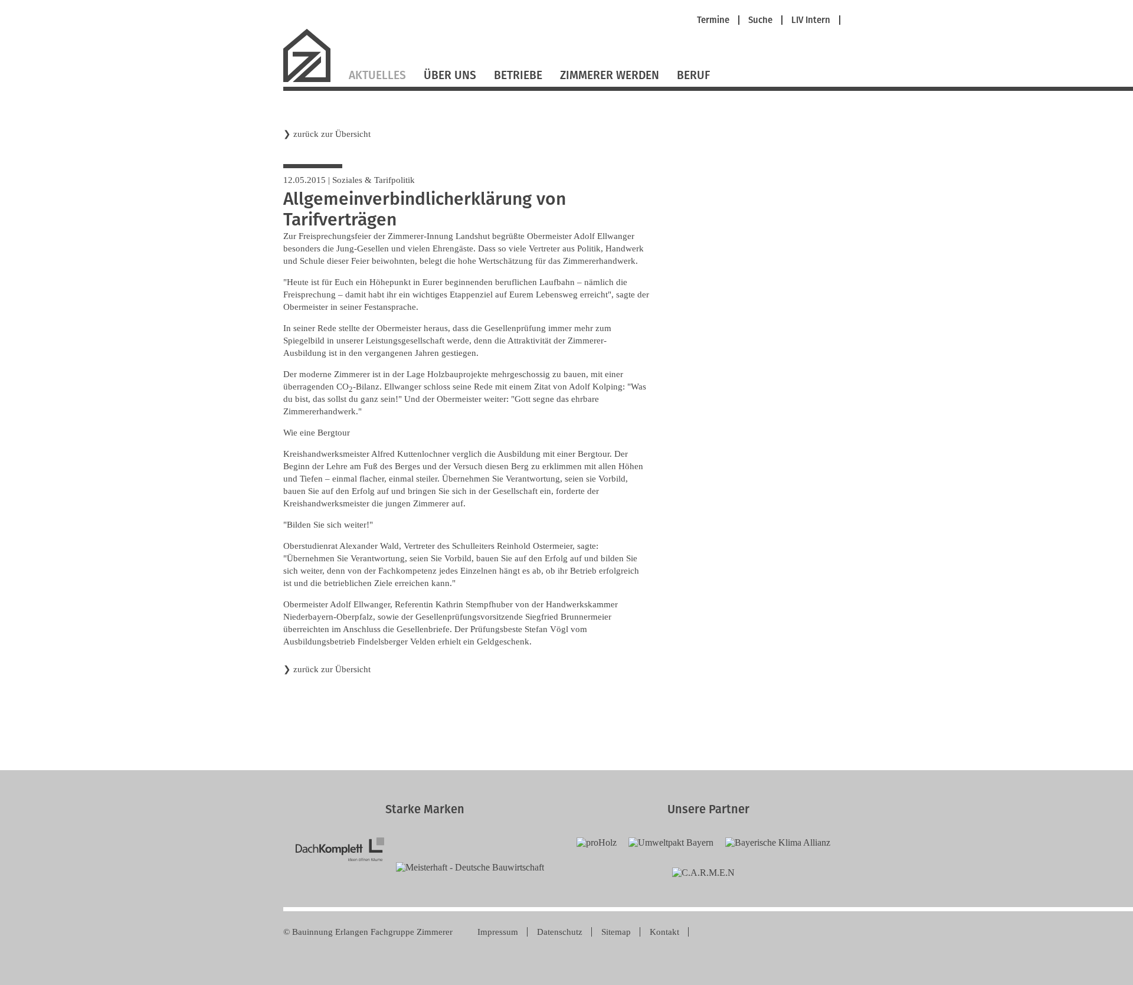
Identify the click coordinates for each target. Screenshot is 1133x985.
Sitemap (616, 932)
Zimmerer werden (609, 75)
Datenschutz (559, 932)
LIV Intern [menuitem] (810, 20)
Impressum (497, 932)
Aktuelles (377, 75)
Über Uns (450, 75)
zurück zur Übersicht (332, 134)
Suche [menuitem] (760, 20)
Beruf (693, 75)
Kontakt (664, 932)
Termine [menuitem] (713, 20)
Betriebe (518, 75)
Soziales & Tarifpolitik (373, 180)
